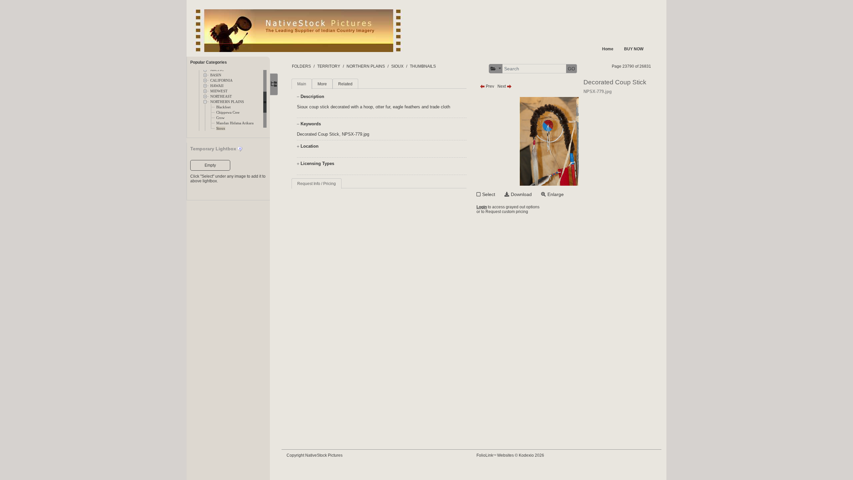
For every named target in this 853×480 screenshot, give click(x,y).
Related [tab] (345, 84)
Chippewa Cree (228, 112)
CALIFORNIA (221, 80)
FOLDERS (301, 66)
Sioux (220, 128)
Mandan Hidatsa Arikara (235, 123)
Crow (220, 118)
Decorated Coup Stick (318, 134)
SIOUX (397, 66)
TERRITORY (328, 66)
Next (502, 86)
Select (488, 194)
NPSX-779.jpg (355, 134)
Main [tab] (301, 84)
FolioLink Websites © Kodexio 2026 (510, 455)
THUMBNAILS (423, 66)
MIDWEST (219, 91)
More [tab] (322, 84)
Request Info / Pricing (316, 183)
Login (481, 207)
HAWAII (217, 86)
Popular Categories (208, 62)
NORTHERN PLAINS (227, 102)
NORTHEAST (221, 96)
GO (571, 68)
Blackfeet (223, 107)
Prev (489, 86)
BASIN (215, 75)
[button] (495, 68)
